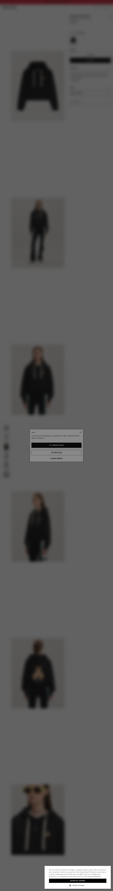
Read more (97, 876)
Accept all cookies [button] (77, 881)
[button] (77, 885)
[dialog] (78, 877)
